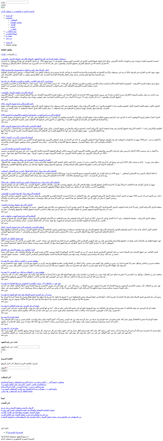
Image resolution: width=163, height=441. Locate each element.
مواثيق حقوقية (16, 22)
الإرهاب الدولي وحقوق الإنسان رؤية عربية (17, 408)
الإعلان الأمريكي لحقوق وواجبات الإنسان (16, 205)
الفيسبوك (19, 432)
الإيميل (4, 368)
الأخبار (13, 25)
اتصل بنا (9, 36)
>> (16, 54)
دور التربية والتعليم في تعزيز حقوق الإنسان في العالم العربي (24, 415)
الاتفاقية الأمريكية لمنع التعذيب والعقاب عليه (18, 216)
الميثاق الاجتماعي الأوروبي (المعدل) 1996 (17, 137)
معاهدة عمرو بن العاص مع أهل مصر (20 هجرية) (19, 261)
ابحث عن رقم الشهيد (9, 347)
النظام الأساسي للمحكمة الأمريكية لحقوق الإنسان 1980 (22, 227)
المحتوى (9, 18)
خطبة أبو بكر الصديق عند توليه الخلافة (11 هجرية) (20, 306)
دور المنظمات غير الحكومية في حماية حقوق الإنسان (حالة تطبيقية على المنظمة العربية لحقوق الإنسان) (41, 417)
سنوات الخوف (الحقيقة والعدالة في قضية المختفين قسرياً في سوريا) (28, 410)
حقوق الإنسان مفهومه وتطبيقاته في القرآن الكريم (20, 412)
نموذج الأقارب (11, 31)
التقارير (13, 29)
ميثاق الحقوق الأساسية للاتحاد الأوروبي (16, 149)
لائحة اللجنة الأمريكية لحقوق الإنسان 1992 (17, 104)
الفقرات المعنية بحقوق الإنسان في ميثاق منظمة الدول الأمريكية (26, 160)
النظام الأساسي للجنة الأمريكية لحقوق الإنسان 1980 (21, 126)
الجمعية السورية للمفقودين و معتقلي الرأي (17, 11)
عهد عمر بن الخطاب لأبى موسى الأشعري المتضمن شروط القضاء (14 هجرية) (31, 283)
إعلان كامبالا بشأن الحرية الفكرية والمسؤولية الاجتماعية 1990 (25, 70)
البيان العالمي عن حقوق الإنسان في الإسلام (18, 250)
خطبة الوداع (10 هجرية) (10, 317)
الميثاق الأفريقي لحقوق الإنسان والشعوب (17, 92)
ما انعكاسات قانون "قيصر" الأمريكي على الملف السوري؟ (23, 384)
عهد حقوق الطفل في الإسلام (12, 238)
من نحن (9, 38)
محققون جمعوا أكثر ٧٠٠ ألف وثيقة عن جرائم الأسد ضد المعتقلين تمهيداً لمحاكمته (32, 382)
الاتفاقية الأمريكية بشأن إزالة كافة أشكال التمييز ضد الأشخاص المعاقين (28, 171)
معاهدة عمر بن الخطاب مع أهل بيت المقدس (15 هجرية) (23, 272)
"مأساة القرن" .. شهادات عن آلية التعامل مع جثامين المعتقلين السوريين (29, 389)
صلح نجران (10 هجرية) (9, 328)
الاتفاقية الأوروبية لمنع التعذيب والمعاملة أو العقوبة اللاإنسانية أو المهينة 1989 (30, 115)
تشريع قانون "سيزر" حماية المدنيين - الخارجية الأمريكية (22, 387)
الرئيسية (9, 16)
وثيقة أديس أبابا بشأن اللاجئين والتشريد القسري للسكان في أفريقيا (27, 81)
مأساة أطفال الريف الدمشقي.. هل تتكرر (17, 391)
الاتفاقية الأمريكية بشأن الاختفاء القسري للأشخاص (20, 194)
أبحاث (13, 27)
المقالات (14, 20)
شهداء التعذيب (11, 34)
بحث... (3, 2)
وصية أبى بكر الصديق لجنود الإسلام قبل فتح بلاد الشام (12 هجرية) (26, 295)
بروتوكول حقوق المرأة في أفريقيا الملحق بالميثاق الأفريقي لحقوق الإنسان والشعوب (33, 59)
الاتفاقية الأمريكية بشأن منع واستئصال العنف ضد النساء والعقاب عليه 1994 (30, 182)
